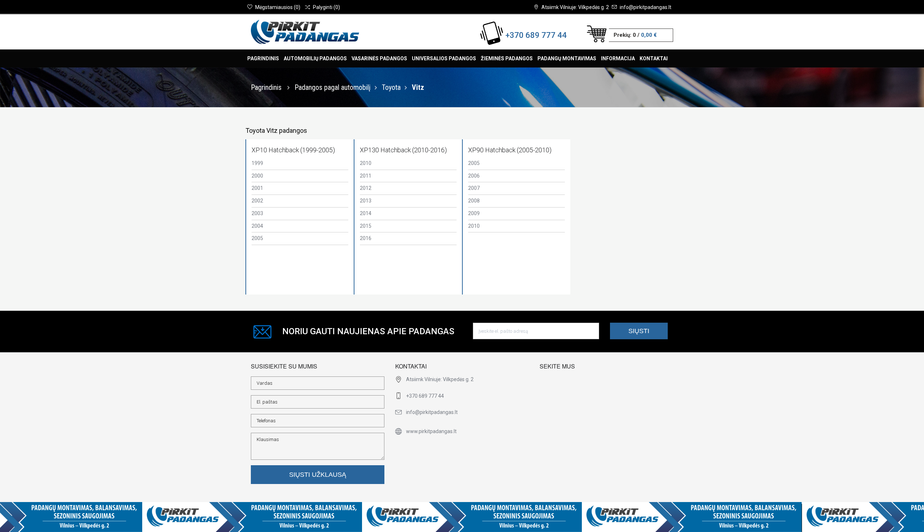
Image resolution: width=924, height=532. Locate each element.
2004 (257, 226)
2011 (365, 176)
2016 (365, 238)
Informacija (618, 58)
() (277, 7)
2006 (474, 176)
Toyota (391, 87)
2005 (257, 238)
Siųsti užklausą (317, 474)
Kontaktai (654, 58)
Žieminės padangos (507, 58)
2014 (365, 213)
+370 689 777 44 (536, 35)
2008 (474, 201)
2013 (365, 201)
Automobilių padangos (315, 58)
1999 (257, 163)
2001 (257, 188)
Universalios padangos (444, 58)
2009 (474, 213)
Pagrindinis (263, 58)
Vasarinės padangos (379, 58)
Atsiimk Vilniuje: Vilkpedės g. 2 (575, 7)
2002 (257, 201)
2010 (365, 163)
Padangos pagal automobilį (333, 87)
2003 (257, 213)
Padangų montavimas (566, 58)
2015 (365, 226)
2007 (474, 188)
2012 (365, 188)
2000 (257, 176)
